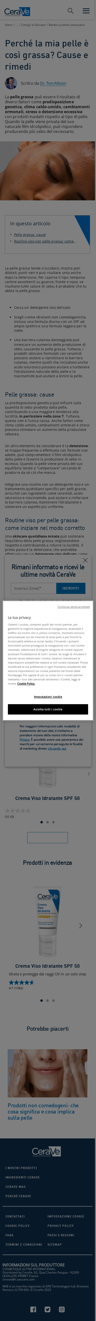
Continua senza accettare (74, 606)
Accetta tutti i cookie (48, 709)
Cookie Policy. (26, 683)
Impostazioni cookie (48, 696)
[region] (48, 660)
